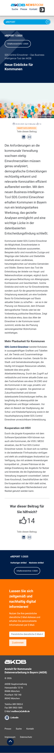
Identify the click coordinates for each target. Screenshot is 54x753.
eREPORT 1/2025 (13, 35)
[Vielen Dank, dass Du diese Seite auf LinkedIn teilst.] (23, 137)
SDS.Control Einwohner (17, 347)
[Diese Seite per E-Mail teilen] (29, 137)
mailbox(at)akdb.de (20, 711)
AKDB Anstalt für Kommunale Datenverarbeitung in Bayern (18, 5)
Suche (15, 9)
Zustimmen (18, 642)
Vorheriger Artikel (18, 563)
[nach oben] (10, 741)
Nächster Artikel (36, 563)
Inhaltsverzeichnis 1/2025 (17, 44)
